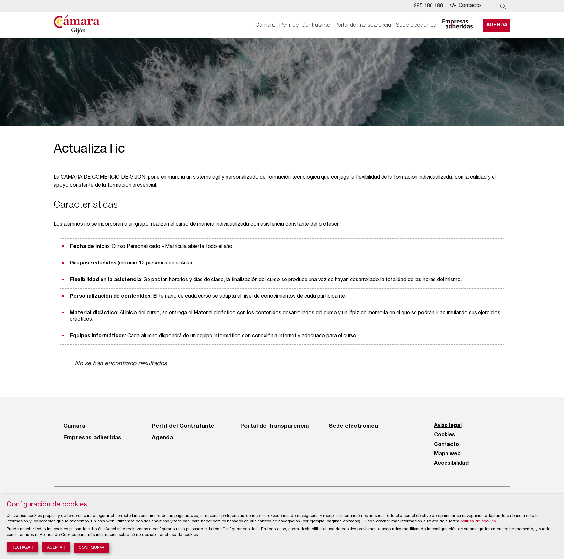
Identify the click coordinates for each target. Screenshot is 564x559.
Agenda (496, 25)
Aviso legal (448, 425)
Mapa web (447, 454)
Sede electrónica (416, 25)
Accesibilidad (451, 463)
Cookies (444, 435)
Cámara (265, 25)
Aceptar (56, 547)
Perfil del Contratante (304, 25)
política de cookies (478, 522)
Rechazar (22, 547)
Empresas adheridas (92, 437)
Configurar (91, 548)
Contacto (446, 444)
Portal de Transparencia (363, 25)
